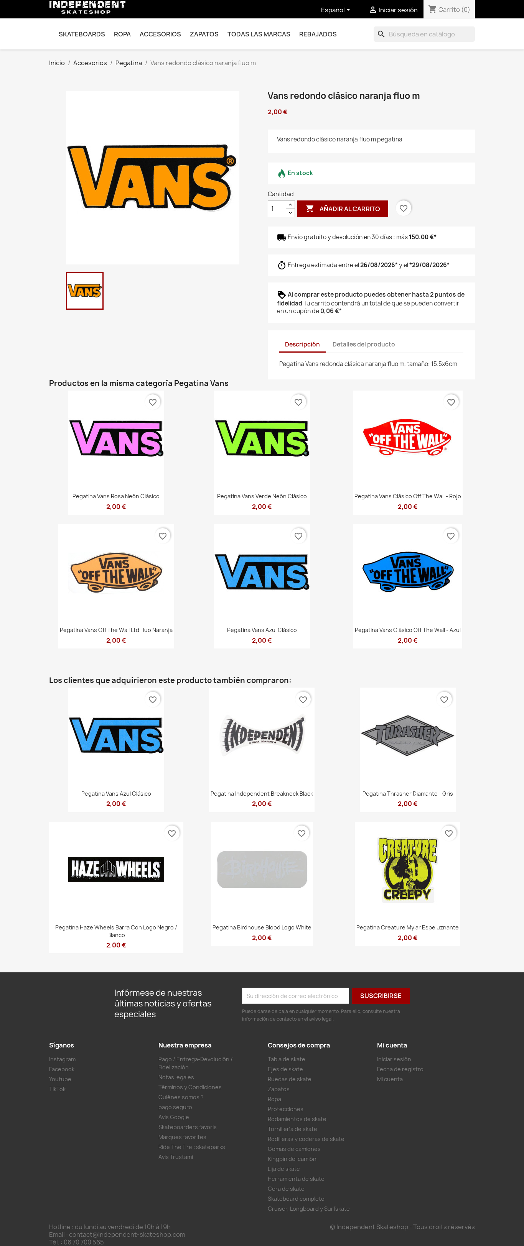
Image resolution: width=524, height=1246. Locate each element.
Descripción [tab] (302, 344)
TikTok (57, 1089)
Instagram (62, 1059)
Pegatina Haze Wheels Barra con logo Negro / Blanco (116, 931)
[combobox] (424, 34)
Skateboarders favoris (187, 1127)
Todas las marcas (258, 34)
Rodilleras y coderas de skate (306, 1139)
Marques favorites (182, 1137)
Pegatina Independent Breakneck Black (262, 793)
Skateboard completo (296, 1198)
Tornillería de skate (292, 1129)
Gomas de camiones (294, 1148)
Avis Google (173, 1117)
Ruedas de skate (289, 1079)
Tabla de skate (286, 1059)
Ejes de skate (285, 1069)
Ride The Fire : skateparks (191, 1147)
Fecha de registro (400, 1069)
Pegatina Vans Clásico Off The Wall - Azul (408, 630)
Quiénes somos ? (181, 1097)
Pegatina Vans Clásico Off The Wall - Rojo (407, 496)
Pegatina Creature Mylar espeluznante (407, 927)
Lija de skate (284, 1168)
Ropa (122, 34)
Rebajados (318, 34)
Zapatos (204, 34)
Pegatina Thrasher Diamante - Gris (408, 793)
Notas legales (176, 1077)
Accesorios (160, 34)
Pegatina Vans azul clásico (262, 630)
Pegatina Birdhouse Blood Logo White (262, 927)
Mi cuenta (390, 1079)
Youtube (60, 1079)
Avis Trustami (175, 1157)
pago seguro (175, 1107)
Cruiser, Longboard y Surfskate (309, 1208)
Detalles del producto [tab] (364, 344)
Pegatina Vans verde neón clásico (262, 496)
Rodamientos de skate (297, 1119)
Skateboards (82, 34)
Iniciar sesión (394, 1059)
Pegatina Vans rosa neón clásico (116, 496)
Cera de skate (286, 1188)
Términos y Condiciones (190, 1087)
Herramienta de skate (296, 1178)
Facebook (61, 1069)
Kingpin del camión (292, 1158)
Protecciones (285, 1109)
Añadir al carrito (342, 208)
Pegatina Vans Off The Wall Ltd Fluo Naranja (116, 630)
